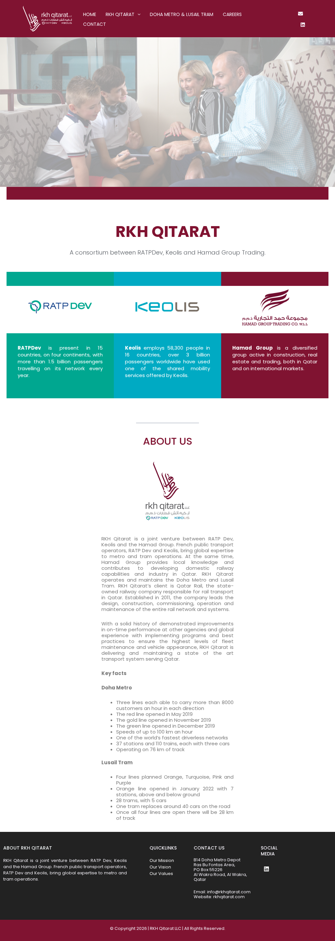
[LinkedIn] (302, 24)
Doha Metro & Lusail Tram (181, 14)
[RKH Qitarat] (47, 18)
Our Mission (162, 860)
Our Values (161, 873)
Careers (232, 14)
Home (89, 14)
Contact (94, 24)
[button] (137, 14)
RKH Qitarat (120, 14)
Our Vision (160, 867)
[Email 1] (300, 13)
